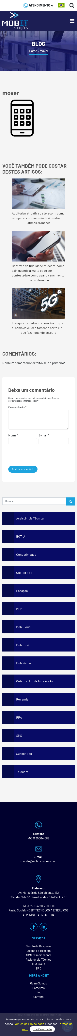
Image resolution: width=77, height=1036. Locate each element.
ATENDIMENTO (39, 5)
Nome (13, 435)
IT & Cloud (38, 964)
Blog (38, 992)
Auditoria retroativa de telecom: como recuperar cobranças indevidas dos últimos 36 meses (38, 218)
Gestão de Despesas (38, 946)
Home (33, 50)
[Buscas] (72, 5)
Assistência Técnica (38, 959)
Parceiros (38, 988)
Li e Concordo (42, 1029)
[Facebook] (34, 927)
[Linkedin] (43, 927)
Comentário (17, 407)
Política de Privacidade (29, 1024)
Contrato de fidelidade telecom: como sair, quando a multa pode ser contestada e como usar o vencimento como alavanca (38, 273)
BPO (38, 968)
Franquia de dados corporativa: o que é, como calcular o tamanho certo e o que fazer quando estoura (37, 327)
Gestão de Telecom (38, 950)
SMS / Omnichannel (38, 955)
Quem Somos (38, 983)
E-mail (43, 435)
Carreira (38, 996)
